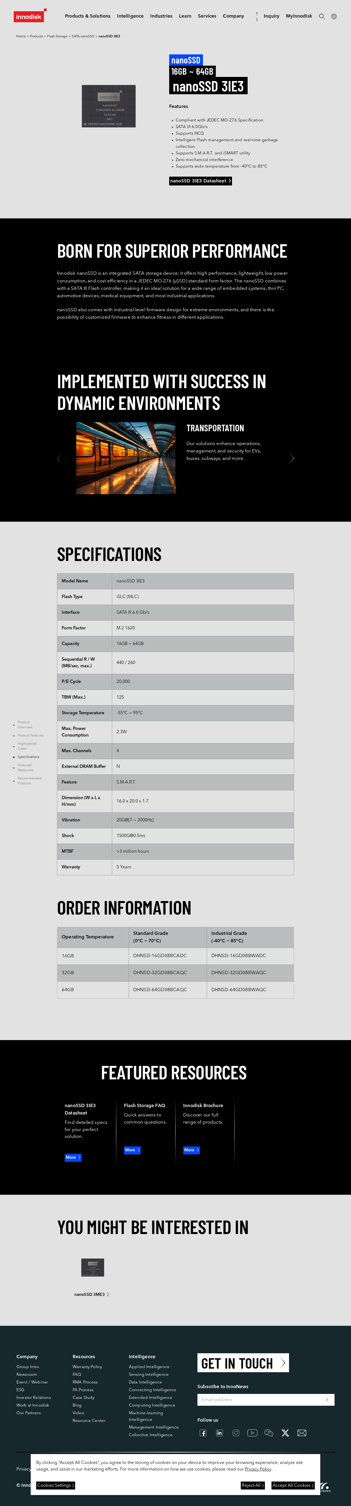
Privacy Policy (258, 1469)
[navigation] (130, 16)
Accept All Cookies (291, 1485)
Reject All (251, 1485)
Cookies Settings (54, 1485)
